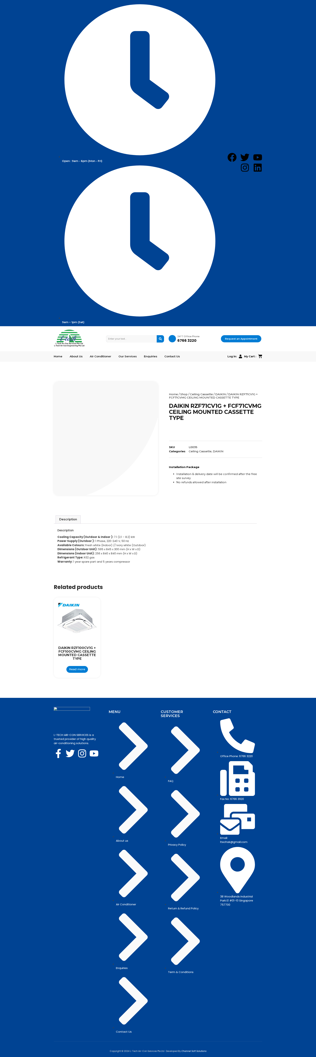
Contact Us (172, 356)
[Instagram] (244, 167)
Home (58, 356)
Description (68, 519)
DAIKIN (220, 394)
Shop (184, 394)
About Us (76, 356)
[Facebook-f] (58, 753)
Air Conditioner (100, 356)
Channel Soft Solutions (193, 1051)
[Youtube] (94, 753)
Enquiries (150, 356)
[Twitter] (70, 753)
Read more (77, 669)
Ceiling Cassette (201, 394)
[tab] (68, 519)
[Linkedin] (257, 167)
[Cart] (260, 356)
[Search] (160, 339)
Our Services (127, 356)
